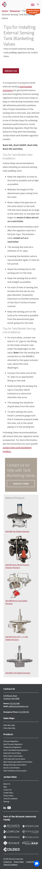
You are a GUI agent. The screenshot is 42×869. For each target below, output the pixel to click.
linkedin (4, 807)
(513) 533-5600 (14, 703)
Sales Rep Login (9, 725)
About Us (6, 784)
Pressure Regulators (10, 741)
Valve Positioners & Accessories (14, 771)
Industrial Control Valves (12, 753)
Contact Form (20, 483)
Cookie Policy (8, 793)
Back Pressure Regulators (12, 744)
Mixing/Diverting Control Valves (14, 765)
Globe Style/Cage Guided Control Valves (17, 762)
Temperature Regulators (12, 747)
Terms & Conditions (10, 798)
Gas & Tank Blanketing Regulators (15, 750)
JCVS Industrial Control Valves (14, 759)
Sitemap (6, 801)
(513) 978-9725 (24, 712)
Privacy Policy (8, 796)
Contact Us (11, 71)
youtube (9, 807)
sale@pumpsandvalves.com (18, 706)
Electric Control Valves (11, 768)
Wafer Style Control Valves (13, 756)
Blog (5, 787)
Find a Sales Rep (9, 728)
